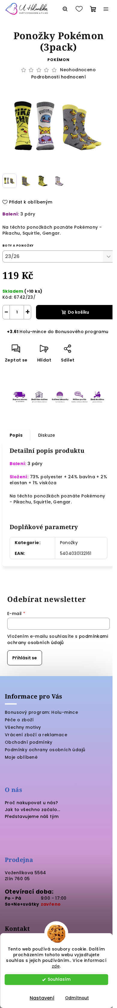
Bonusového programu (82, 332)
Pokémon (58, 59)
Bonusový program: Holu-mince (41, 712)
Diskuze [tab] (46, 435)
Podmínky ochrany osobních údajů (45, 750)
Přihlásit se (24, 658)
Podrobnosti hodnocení (58, 77)
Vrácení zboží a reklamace (36, 735)
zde (56, 966)
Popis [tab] (16, 435)
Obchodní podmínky (28, 742)
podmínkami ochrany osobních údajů (57, 639)
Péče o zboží (19, 720)
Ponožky (69, 543)
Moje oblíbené (21, 757)
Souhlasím (59, 979)
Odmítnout (77, 998)
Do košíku (78, 312)
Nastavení (42, 998)
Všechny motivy (23, 727)
